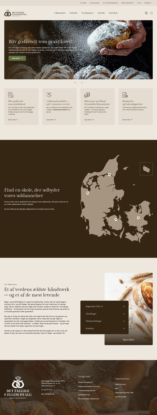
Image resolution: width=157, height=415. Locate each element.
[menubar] (116, 3)
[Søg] (146, 13)
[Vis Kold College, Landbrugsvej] (116, 219)
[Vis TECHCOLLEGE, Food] (109, 174)
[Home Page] (15, 13)
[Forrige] (75, 83)
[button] (61, 13)
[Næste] (81, 83)
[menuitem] (83, 3)
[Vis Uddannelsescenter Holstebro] (87, 193)
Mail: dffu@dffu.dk (48, 394)
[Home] (18, 387)
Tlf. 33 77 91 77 (46, 390)
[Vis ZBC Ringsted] (138, 218)
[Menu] (151, 13)
